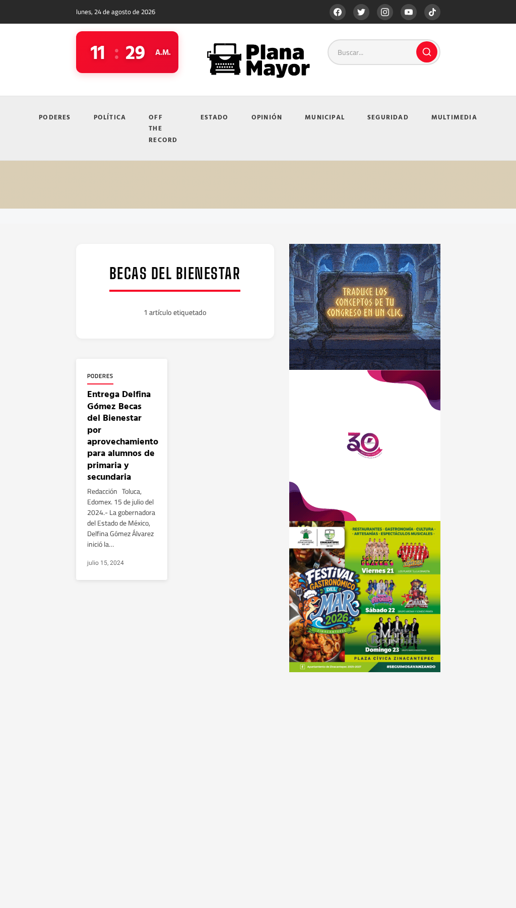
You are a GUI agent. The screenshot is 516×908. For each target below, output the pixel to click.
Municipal (325, 117)
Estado (215, 117)
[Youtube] (409, 12)
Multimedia (454, 117)
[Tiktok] (432, 12)
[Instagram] (385, 12)
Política (110, 117)
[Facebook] (338, 12)
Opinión (266, 117)
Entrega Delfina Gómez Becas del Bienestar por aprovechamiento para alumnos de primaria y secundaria (122, 435)
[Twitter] (361, 12)
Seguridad (388, 117)
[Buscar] (426, 51)
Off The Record (163, 128)
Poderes (55, 117)
